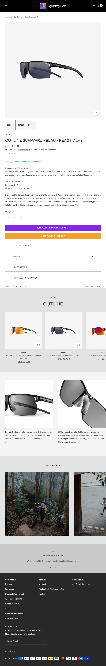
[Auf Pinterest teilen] (16, 286)
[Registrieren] (43, 641)
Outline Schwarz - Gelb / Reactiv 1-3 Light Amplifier (23, 356)
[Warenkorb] (99, 6)
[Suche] (12, 6)
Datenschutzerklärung (14, 594)
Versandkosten (24, 150)
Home (7, 17)
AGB (7, 609)
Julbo (8, 134)
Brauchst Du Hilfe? (93, 286)
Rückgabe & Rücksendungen (51, 589)
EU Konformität (11, 619)
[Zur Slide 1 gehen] (50, 567)
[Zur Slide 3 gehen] (55, 567)
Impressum (10, 589)
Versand (42, 584)
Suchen (8, 584)
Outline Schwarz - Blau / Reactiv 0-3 (64, 355)
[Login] (94, 6)
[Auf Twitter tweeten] (21, 286)
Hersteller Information (14, 614)
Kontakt (42, 594)
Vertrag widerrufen (13, 604)
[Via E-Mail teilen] (25, 286)
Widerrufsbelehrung (13, 599)
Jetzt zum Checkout (53, 236)
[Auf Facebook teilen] (13, 286)
